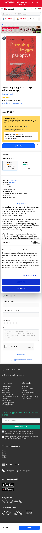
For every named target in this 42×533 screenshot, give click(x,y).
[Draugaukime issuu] (20, 503)
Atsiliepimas (7, 328)
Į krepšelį (29, 528)
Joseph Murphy (13, 180)
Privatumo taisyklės (28, 392)
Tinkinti (20, 288)
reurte (27, 126)
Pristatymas (5, 388)
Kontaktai (25, 394)
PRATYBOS (8, 19)
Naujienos (33, 19)
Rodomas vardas (8, 301)
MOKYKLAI (23, 19)
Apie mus (25, 386)
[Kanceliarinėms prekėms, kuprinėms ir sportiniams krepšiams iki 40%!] (21, 29)
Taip (14, 296)
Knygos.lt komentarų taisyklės (22, 360)
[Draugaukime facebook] (3, 503)
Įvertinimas (6, 320)
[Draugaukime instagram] (7, 503)
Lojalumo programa (8, 403)
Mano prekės (6, 392)
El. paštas (6, 311)
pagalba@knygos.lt (15, 375)
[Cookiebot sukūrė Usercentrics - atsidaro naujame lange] (31, 242)
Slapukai (24, 390)
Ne (7, 296)
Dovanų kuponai (7, 401)
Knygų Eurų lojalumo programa (19, 471)
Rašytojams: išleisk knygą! (30, 396)
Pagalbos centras (7, 394)
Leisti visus (21, 282)
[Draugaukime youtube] (16, 503)
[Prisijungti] (35, 9)
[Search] (39, 13)
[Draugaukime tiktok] (12, 503)
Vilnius (4, 451)
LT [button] (27, 9)
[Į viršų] (38, 519)
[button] (22, 130)
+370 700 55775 (13, 369)
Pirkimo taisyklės (27, 388)
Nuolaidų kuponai (7, 405)
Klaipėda (4, 455)
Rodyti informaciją (29, 275)
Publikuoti (21, 354)
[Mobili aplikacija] (8, 489)
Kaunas (4, 453)
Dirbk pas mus (26, 398)
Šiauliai (4, 457)
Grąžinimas (5, 390)
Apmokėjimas (6, 386)
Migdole (24, 168)
